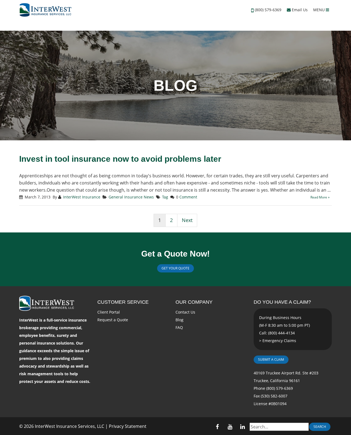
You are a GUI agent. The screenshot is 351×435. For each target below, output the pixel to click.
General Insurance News (131, 197)
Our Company (194, 302)
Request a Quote (112, 319)
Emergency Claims (279, 340)
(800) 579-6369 (268, 9)
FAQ (179, 327)
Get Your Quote (175, 268)
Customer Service (123, 302)
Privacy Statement (127, 426)
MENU (319, 9)
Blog (179, 319)
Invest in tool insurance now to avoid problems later (120, 158)
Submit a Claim (271, 359)
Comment (188, 197)
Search (319, 426)
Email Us (299, 9)
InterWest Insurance (81, 197)
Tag (165, 197)
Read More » (320, 197)
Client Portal (108, 312)
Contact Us (185, 312)
